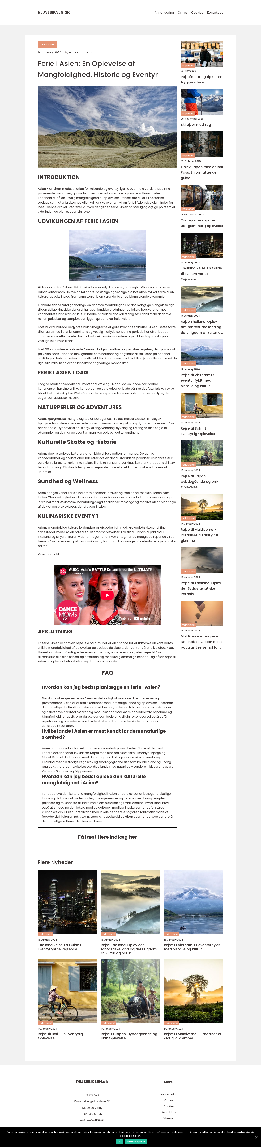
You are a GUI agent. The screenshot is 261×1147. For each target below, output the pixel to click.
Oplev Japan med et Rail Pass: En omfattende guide (202, 172)
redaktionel (47, 44)
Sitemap (168, 1118)
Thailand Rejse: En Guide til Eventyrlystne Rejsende (201, 274)
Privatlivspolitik (136, 1141)
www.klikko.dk (95, 1120)
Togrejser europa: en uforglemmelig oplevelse (202, 223)
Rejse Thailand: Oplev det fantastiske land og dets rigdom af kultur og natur (202, 327)
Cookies (197, 12)
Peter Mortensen (80, 52)
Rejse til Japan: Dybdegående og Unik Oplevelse (200, 482)
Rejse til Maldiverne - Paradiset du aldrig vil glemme (199, 535)
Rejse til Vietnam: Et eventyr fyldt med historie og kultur (197, 380)
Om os (182, 12)
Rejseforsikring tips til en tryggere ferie (201, 79)
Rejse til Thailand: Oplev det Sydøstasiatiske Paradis (201, 588)
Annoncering (164, 12)
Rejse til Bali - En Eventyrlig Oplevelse (198, 431)
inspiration (188, 65)
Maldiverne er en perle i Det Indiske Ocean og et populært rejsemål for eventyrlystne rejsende (201, 642)
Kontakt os (215, 12)
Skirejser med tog (196, 124)
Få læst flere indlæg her (107, 837)
